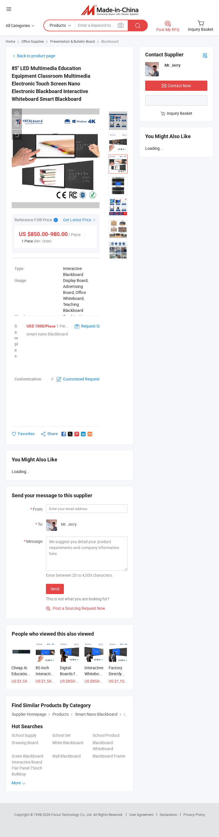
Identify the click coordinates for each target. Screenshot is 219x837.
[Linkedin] (83, 434)
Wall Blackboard (66, 756)
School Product (106, 735)
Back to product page (36, 55)
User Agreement (141, 814)
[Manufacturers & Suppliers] (109, 9)
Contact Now (179, 85)
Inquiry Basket (179, 113)
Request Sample (95, 326)
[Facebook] (63, 434)
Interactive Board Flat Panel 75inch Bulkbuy (27, 768)
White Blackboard (67, 742)
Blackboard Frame (109, 756)
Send (54, 589)
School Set (61, 735)
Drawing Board (25, 742)
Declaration (168, 814)
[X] (70, 434)
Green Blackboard (27, 756)
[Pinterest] (76, 434)
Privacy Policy (194, 814)
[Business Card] (205, 55)
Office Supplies (32, 41)
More (17, 782)
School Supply (24, 735)
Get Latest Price (77, 219)
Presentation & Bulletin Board (72, 41)
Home (10, 41)
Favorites (26, 433)
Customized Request (81, 379)
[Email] (90, 434)
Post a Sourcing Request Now (75, 608)
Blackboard (110, 41)
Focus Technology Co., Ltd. (72, 814)
